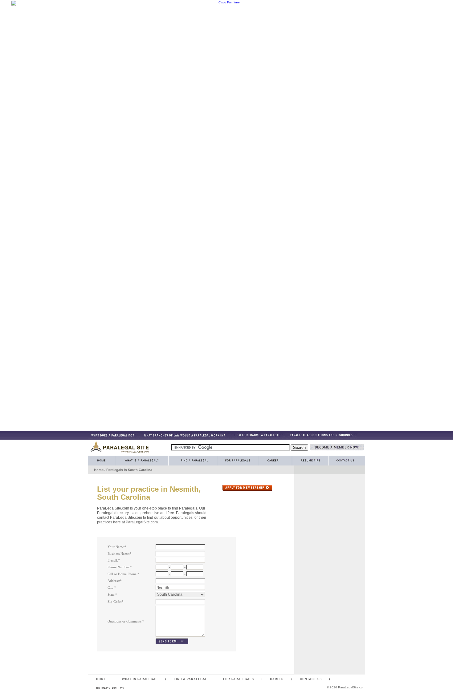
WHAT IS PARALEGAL (140, 679)
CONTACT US (311, 679)
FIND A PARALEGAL (190, 679)
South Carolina (140, 470)
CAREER (277, 679)
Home (99, 470)
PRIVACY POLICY (110, 688)
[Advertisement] (319, 569)
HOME (101, 679)
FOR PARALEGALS (238, 679)
